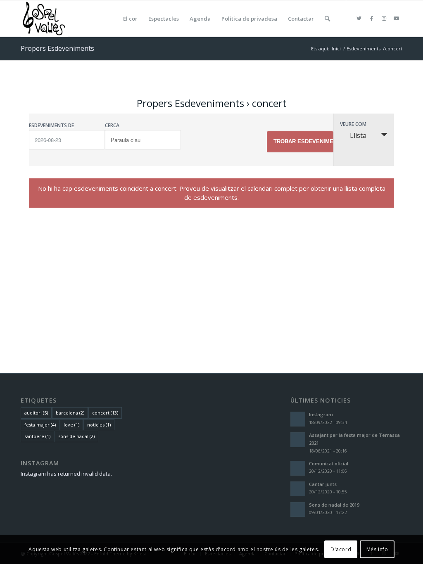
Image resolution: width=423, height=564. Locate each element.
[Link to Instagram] (384, 18)
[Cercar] (327, 18)
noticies (99, 425)
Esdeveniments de (51, 125)
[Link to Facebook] (371, 18)
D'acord (340, 549)
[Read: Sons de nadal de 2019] (297, 509)
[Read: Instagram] (297, 419)
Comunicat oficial (328, 463)
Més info (377, 549)
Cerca (112, 125)
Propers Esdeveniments (190, 103)
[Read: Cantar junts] (297, 488)
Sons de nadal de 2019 (334, 505)
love (71, 425)
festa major (40, 425)
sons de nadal (76, 436)
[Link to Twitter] (359, 18)
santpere (37, 436)
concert (105, 413)
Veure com (353, 124)
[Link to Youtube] (396, 18)
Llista (358, 135)
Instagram (321, 414)
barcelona (70, 413)
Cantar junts (323, 484)
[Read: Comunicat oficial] (297, 468)
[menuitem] (130, 18)
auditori (36, 413)
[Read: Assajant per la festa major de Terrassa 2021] (297, 439)
